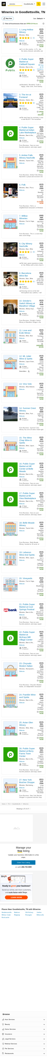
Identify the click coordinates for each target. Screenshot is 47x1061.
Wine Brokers (30, 387)
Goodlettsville (16, 804)
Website (21, 41)
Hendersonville (7, 912)
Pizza (31, 187)
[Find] (39, 4)
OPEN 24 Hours (32, 23)
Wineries (22, 35)
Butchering (29, 785)
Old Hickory (29, 912)
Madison (17, 912)
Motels (33, 100)
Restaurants (30, 669)
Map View (9, 18)
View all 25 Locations (40, 67)
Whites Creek (6, 915)
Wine (27, 35)
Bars (27, 187)
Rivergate (28, 915)
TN (9, 804)
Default (40, 18)
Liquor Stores (30, 361)
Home (4, 804)
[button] (44, 4)
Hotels (28, 100)
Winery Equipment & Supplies (35, 309)
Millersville (40, 915)
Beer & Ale (29, 67)
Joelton (39, 912)
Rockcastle (5, 917)
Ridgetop (17, 915)
